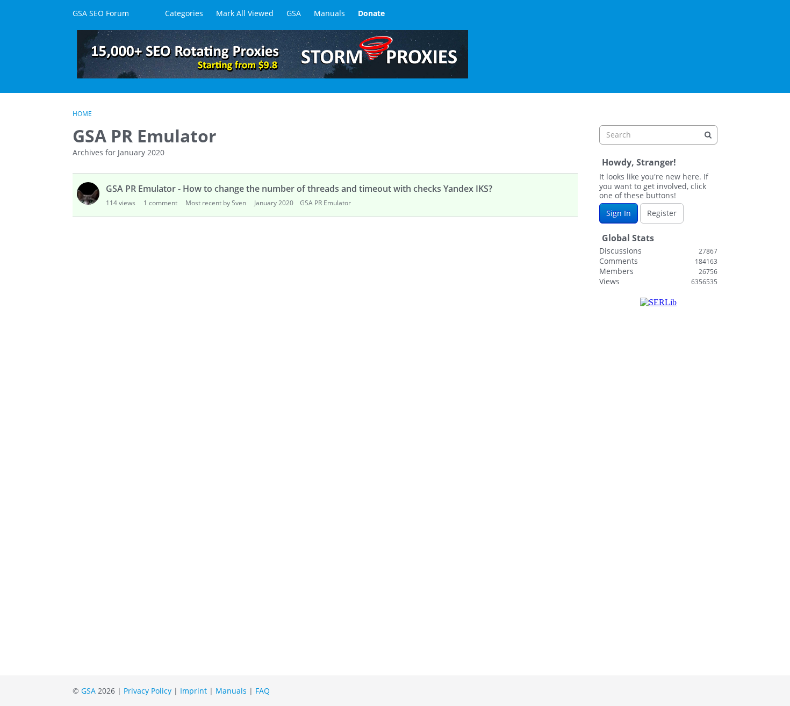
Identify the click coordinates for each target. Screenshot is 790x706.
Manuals (329, 13)
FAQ (262, 691)
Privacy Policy (147, 691)
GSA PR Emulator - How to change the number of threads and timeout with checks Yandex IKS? (299, 188)
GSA (293, 13)
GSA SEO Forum (101, 13)
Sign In (618, 213)
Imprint (193, 691)
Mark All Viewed (245, 13)
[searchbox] (658, 135)
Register (662, 213)
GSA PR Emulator (325, 202)
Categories (184, 13)
